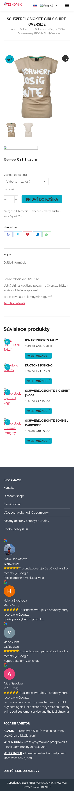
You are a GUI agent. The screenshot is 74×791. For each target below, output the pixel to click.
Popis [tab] (7, 254)
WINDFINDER (13, 753)
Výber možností (38, 355)
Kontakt (9, 487)
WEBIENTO (43, 787)
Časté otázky (12, 504)
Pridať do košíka (42, 199)
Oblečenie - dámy (40, 211)
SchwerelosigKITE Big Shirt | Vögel (47, 393)
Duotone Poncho (38, 365)
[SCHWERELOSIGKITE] (21, 151)
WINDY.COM (12, 742)
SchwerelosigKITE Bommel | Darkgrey (47, 423)
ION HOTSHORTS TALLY (41, 340)
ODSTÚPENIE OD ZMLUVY (22, 771)
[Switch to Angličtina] (48, 5)
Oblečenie (22, 211)
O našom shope (14, 496)
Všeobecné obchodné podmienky (26, 512)
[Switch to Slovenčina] (35, 5)
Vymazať (9, 189)
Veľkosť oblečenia (15, 174)
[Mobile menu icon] (67, 5)
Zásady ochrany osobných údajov (26, 521)
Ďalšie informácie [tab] (15, 262)
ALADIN (9, 731)
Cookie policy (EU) (16, 529)
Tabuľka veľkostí (14, 303)
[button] (65, 58)
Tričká (55, 211)
